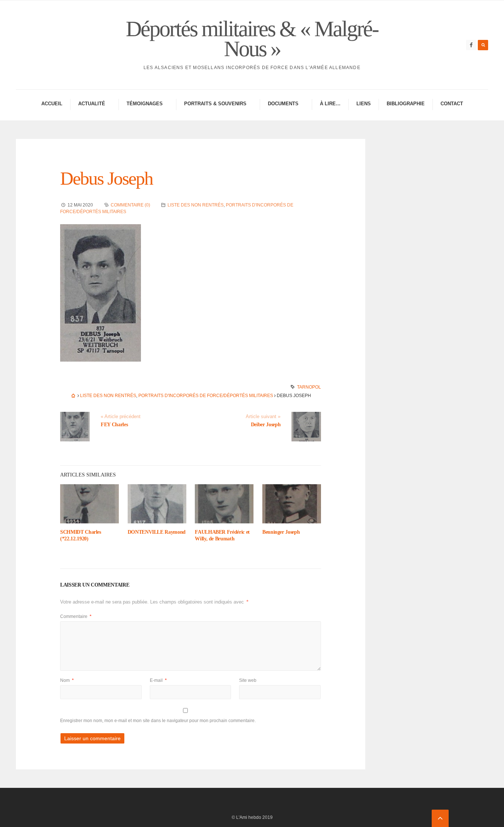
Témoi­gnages (145, 103)
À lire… (330, 103)
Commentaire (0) (130, 205)
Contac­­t (452, 103)
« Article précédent (121, 416)
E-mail (158, 680)
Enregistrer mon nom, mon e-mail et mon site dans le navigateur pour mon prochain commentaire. (158, 720)
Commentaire (76, 616)
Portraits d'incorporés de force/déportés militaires (205, 395)
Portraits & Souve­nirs (215, 103)
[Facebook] (471, 45)
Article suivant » (263, 416)
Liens (363, 103)
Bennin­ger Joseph (281, 532)
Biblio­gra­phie (406, 103)
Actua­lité (91, 103)
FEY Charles (114, 424)
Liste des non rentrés (196, 205)
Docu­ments (283, 103)
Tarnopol (309, 387)
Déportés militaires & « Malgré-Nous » (252, 39)
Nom (67, 680)
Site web (247, 680)
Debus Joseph (106, 178)
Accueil (51, 103)
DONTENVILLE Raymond (157, 532)
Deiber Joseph (265, 424)
